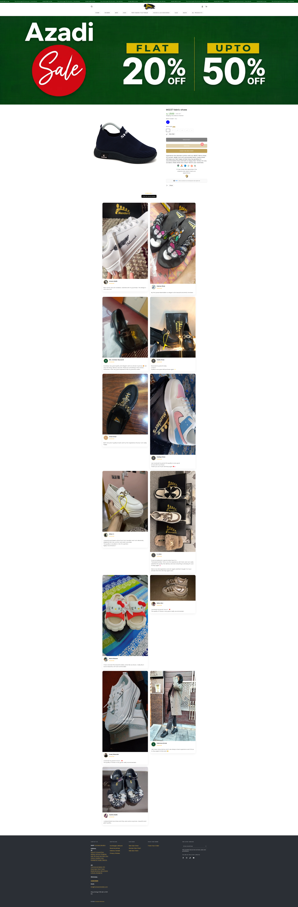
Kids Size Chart (133, 851)
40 (187, 130)
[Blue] (168, 122)
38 (177, 130)
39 (182, 130)
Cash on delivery (187, 151)
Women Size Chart (135, 848)
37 (173, 130)
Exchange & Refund (116, 846)
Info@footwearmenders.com (99, 887)
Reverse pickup (115, 848)
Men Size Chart (134, 846)
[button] (92, 6)
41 (191, 130)
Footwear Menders (100, 845)
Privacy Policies (115, 853)
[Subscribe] (206, 846)
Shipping (168, 115)
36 (168, 130)
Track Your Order (153, 846)
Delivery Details (115, 851)
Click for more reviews (148, 196)
